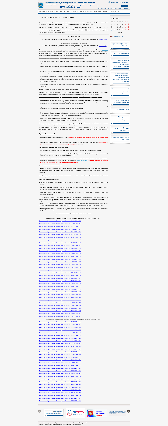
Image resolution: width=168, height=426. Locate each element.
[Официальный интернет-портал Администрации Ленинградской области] (54, 416)
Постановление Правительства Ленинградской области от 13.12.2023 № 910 (60, 327)
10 (111, 26)
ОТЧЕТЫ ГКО (70, 11)
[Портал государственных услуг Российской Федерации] (75, 417)
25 (114, 29)
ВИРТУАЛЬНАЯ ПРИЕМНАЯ (121, 8)
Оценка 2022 (57, 17)
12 (117, 26)
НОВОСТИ (106, 11)
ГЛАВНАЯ (41, 11)
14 (122, 26)
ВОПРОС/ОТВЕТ (116, 11)
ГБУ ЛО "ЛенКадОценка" (46, 17)
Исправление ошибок (68, 17)
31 (111, 30)
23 (128, 28)
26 (117, 29)
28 (122, 29)
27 (120, 29)
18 (114, 28)
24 (111, 29)
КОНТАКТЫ (61, 11)
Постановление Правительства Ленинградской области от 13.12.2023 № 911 (60, 324)
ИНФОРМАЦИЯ (51, 11)
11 (114, 26)
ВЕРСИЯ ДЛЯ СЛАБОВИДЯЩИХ (119, 2)
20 (120, 28)
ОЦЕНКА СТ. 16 (81, 11)
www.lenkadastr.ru (70, 424)
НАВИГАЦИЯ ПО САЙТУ (107, 8)
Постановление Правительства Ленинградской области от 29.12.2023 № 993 (60, 322)
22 (125, 28)
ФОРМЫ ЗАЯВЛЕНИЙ (94, 11)
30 (128, 29)
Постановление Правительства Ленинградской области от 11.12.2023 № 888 (60, 333)
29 (125, 29)
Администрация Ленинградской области (67, 4)
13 (120, 26)
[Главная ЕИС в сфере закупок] (97, 416)
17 (111, 28)
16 (128, 26)
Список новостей (117, 36)
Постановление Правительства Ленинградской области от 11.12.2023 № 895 (60, 330)
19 (117, 28)
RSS (99, 8)
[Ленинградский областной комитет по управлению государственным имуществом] (118, 415)
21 (122, 28)
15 (125, 26)
